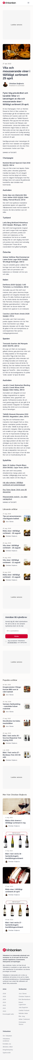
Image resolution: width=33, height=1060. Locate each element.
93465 (10, 225)
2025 (4, 996)
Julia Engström (23, 1007)
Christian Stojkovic (24, 996)
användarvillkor (12, 642)
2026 (4, 993)
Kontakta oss (7, 1044)
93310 (5, 390)
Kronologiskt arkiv (8, 1014)
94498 (25, 259)
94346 (18, 285)
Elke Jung (22, 1016)
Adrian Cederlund (24, 1019)
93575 (5, 165)
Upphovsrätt (7, 1052)
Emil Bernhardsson (24, 999)
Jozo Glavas (22, 993)
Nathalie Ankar (23, 1013)
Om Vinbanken (7, 1036)
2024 (4, 999)
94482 (5, 316)
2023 (4, 1002)
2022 (4, 1005)
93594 (20, 197)
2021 (4, 1008)
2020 (4, 1011)
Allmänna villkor (8, 1047)
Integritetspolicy (8, 1049)
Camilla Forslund (24, 1010)
